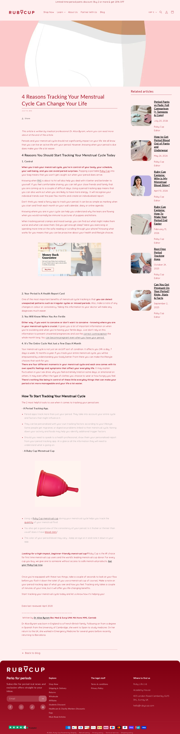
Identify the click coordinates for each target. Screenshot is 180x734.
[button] (61, 12)
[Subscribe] (43, 699)
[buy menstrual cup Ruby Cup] (58, 506)
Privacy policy (97, 732)
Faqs (51, 713)
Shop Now (53, 684)
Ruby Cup (105, 171)
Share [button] (27, 118)
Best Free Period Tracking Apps (160, 253)
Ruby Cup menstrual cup (45, 518)
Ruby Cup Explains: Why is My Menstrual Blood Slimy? (162, 178)
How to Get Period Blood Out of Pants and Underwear (162, 143)
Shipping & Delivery (57, 688)
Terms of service (112, 732)
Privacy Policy (97, 688)
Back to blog (32, 653)
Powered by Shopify (69, 733)
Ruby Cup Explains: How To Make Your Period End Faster (160, 215)
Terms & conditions (99, 684)
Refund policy (84, 732)
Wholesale (53, 696)
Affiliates (53, 700)
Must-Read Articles (57, 717)
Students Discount (57, 705)
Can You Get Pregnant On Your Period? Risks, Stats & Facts (162, 291)
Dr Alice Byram (42, 617)
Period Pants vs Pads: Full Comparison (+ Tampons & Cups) (161, 108)
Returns (52, 692)
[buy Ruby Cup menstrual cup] (69, 276)
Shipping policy (127, 732)
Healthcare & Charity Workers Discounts (67, 709)
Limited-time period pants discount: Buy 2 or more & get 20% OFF (90, 2)
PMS (39, 180)
